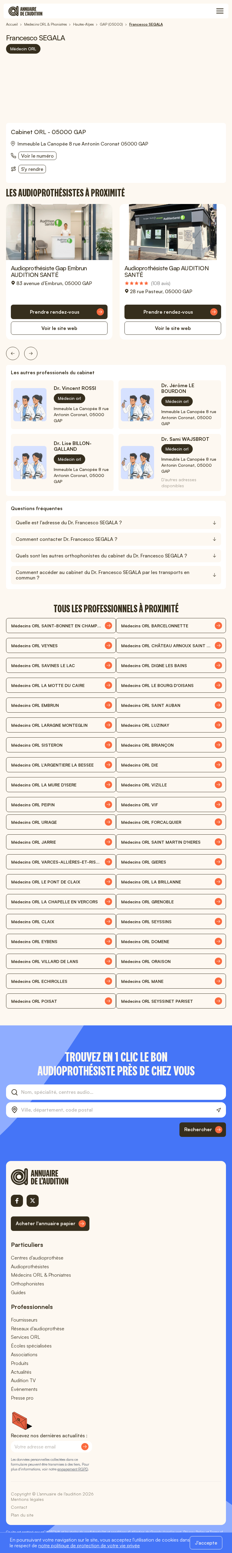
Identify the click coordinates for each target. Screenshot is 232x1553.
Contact (19, 1507)
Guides (18, 1292)
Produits (19, 1363)
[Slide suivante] (30, 353)
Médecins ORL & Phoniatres (41, 1275)
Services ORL (25, 1337)
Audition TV (23, 1380)
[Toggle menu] (220, 11)
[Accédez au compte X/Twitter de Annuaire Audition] (33, 1201)
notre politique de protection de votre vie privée (89, 1545)
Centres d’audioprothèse (37, 1258)
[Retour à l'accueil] (50, 1176)
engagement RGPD (72, 1469)
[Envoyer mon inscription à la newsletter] (85, 1446)
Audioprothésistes (30, 1266)
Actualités (21, 1372)
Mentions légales (27, 1499)
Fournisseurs (24, 1320)
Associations (24, 1354)
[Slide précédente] (12, 353)
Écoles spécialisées (31, 1346)
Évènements (24, 1389)
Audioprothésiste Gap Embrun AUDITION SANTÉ (49, 271)
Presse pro (22, 1398)
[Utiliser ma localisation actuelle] (218, 1110)
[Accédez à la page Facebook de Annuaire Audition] (17, 1201)
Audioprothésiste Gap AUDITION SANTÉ (166, 271)
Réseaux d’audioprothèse (37, 1329)
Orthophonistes (27, 1284)
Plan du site (22, 1514)
